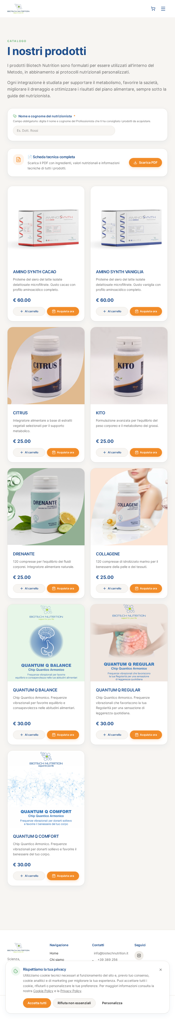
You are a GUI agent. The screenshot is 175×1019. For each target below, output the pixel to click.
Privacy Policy (70, 991)
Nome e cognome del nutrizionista (46, 116)
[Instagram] (139, 955)
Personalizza (112, 1003)
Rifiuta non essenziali (74, 1003)
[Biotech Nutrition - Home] (18, 9)
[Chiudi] (160, 969)
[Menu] (163, 8)
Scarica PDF (148, 162)
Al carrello (31, 311)
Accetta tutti (37, 1003)
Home (54, 953)
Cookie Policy (43, 991)
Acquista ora (65, 311)
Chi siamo (57, 959)
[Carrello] (153, 8)
